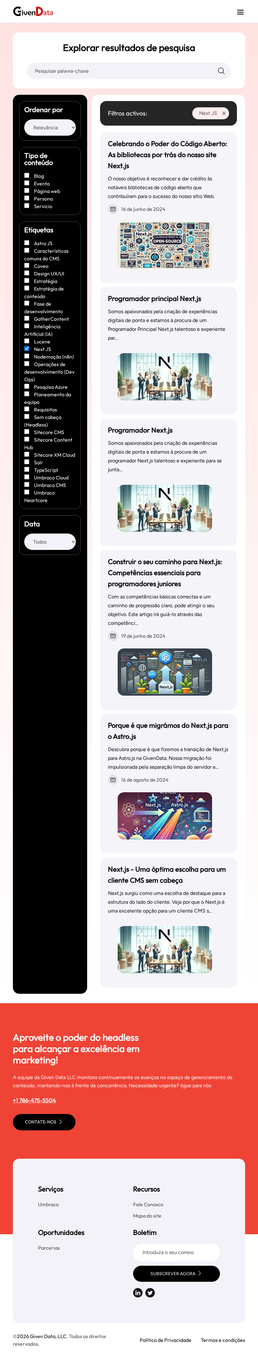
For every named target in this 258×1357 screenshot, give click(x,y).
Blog (39, 176)
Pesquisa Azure (51, 387)
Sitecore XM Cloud (54, 455)
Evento (42, 183)
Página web (47, 191)
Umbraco (48, 1204)
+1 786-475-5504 (34, 1100)
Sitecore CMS (49, 432)
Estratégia (45, 281)
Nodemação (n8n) (54, 356)
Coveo (41, 266)
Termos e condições (223, 1340)
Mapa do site (147, 1216)
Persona (43, 198)
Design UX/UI (49, 273)
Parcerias (49, 1248)
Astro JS (43, 243)
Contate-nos (41, 1122)
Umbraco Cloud (51, 477)
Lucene (42, 341)
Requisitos (45, 409)
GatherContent (51, 319)
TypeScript (46, 470)
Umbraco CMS (50, 485)
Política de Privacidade (165, 1340)
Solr (38, 462)
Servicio (43, 206)
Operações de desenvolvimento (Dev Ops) (49, 371)
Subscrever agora (172, 1273)
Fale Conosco (148, 1204)
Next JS (42, 349)
